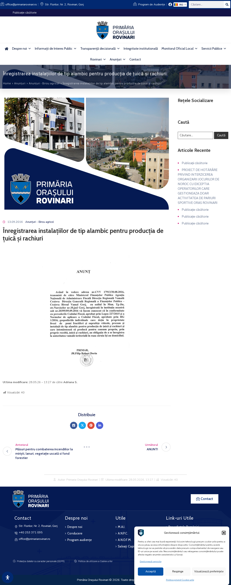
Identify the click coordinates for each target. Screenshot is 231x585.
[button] (224, 533)
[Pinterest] (91, 425)
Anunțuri (115, 59)
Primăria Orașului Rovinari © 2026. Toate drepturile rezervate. (115, 580)
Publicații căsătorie (195, 163)
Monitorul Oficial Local (177, 49)
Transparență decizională (98, 49)
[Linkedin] (99, 425)
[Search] (227, 4)
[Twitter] (82, 425)
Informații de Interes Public (53, 49)
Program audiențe (79, 540)
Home (7, 83)
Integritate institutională (141, 49)
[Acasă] (6, 48)
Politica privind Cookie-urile (180, 579)
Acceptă (150, 571)
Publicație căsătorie (195, 210)
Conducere (74, 533)
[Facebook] (73, 425)
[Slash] (86, 447)
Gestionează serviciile (150, 561)
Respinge (177, 571)
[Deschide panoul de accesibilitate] (7, 577)
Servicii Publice (211, 49)
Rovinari (96, 59)
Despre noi (19, 49)
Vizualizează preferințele (209, 571)
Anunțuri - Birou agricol (44, 83)
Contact (135, 59)
